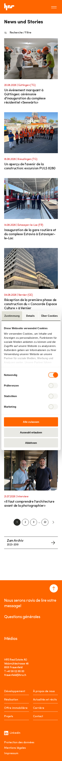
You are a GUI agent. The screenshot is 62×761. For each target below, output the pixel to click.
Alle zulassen (31, 421)
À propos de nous (44, 691)
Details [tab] (30, 315)
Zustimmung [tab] (12, 315)
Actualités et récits (45, 699)
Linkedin (15, 733)
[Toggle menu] (54, 6)
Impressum (11, 753)
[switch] (53, 385)
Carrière (38, 708)
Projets (8, 716)
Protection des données (19, 742)
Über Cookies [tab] (49, 315)
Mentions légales (15, 748)
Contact (38, 716)
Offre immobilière (16, 708)
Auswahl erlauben (31, 432)
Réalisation (11, 699)
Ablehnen (31, 442)
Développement (14, 691)
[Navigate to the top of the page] (54, 588)
